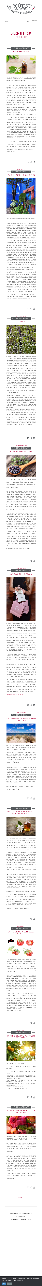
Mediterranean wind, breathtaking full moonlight (21, 719)
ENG (28, 21)
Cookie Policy (26, 1219)
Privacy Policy (14, 1219)
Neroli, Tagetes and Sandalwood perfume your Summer (21, 812)
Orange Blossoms (21, 51)
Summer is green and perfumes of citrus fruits (21, 1037)
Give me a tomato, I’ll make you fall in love (21, 933)
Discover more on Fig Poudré (15, 694)
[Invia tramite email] (34, 162)
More (9, 1284)
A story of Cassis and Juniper (21, 451)
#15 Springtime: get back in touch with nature (21, 1111)
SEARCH (34, 21)
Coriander (21, 322)
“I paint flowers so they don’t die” (21, 175)
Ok (4, 1284)
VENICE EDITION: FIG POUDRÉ (21, 574)
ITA (25, 21)
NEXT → (21, 1197)
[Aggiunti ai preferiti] (28, 162)
